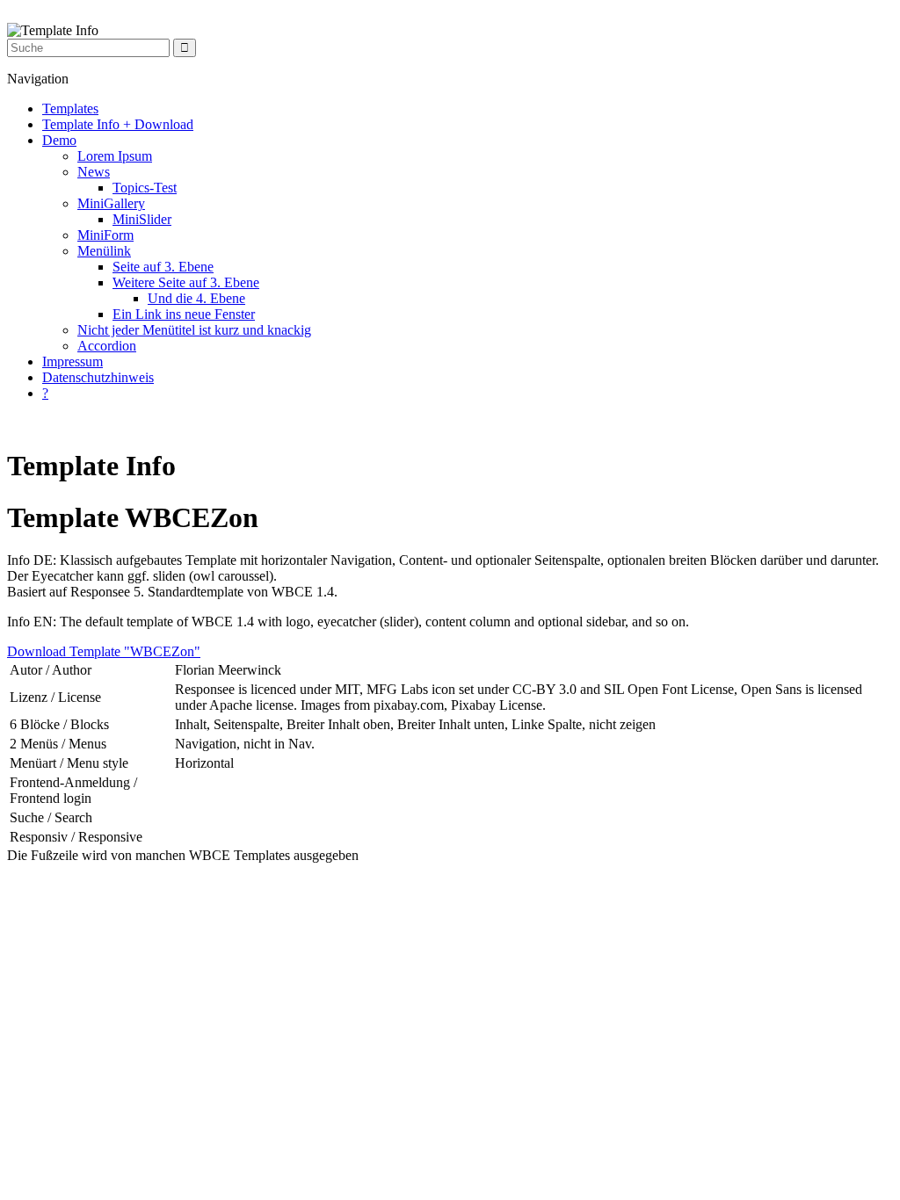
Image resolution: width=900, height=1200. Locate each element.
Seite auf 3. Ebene (163, 266)
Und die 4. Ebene (196, 298)
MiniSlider (141, 219)
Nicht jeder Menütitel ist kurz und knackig (194, 329)
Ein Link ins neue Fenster (183, 314)
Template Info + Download (117, 124)
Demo (59, 140)
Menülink (104, 250)
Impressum (72, 361)
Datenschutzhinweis (98, 377)
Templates (70, 108)
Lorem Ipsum (114, 155)
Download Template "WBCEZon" (103, 651)
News (93, 171)
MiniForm (105, 235)
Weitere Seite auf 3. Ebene (185, 282)
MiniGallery (111, 203)
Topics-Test (144, 187)
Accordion (106, 345)
